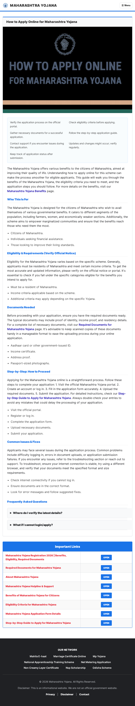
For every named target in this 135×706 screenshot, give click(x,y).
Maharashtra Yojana (33, 5)
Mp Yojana (99, 656)
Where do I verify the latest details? (37, 513)
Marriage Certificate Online (69, 656)
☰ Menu (126, 5)
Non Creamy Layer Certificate (41, 667)
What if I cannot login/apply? (33, 525)
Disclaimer (67, 694)
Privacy (50, 694)
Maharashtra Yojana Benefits (26, 191)
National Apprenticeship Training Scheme (49, 662)
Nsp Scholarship (76, 667)
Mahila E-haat (38, 656)
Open (106, 557)
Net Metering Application (96, 662)
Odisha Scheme (102, 667)
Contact (84, 694)
